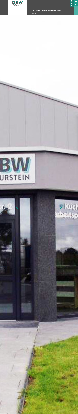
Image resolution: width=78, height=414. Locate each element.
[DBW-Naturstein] (17, 3)
